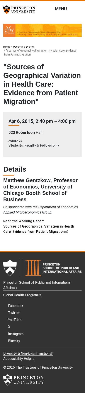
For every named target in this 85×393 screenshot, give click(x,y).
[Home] (42, 32)
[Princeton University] (20, 9)
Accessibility (17, 359)
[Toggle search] (79, 8)
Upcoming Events (23, 46)
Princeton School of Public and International (37, 285)
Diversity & (26, 353)
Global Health (20, 295)
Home (6, 46)
